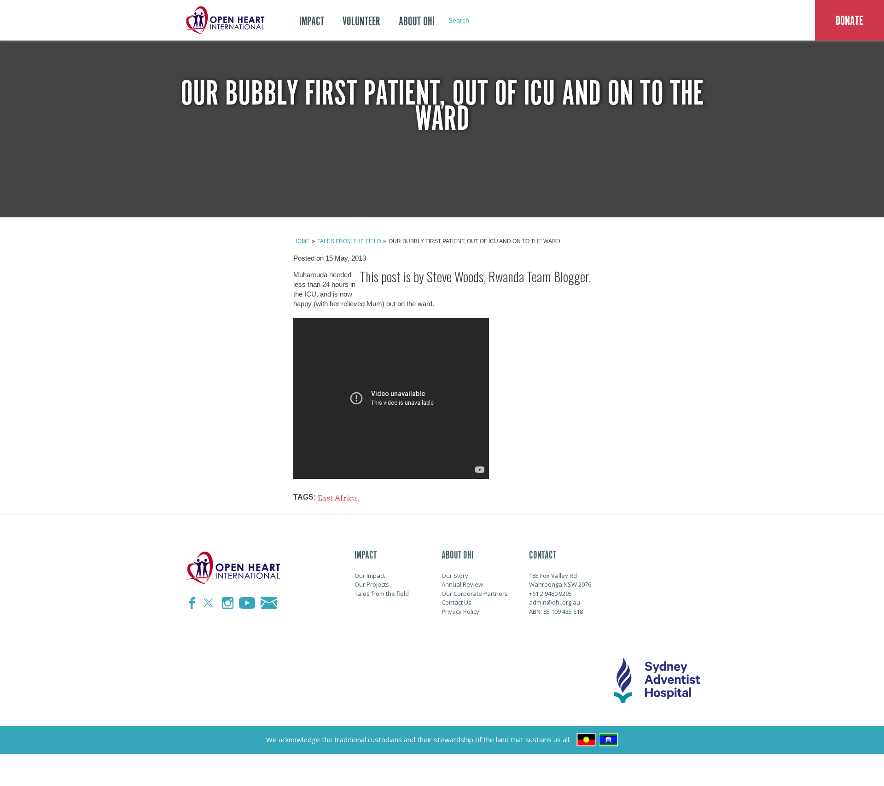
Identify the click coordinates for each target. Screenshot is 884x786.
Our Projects (372, 584)
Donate (849, 21)
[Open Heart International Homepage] (223, 20)
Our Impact (370, 575)
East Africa (337, 498)
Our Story (455, 575)
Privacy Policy (460, 611)
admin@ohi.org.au (554, 602)
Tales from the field (349, 241)
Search (458, 20)
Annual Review (462, 584)
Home (301, 241)
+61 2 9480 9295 (550, 593)
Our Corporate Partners (475, 593)
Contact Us (456, 602)
